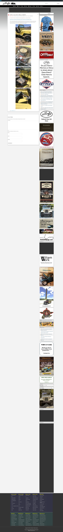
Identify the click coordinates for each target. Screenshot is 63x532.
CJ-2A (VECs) (13, 503)
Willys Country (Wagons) (29, 519)
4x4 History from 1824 (42, 515)
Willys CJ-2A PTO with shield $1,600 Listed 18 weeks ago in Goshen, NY (46, 330)
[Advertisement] (30, 10)
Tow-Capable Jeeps (42, 506)
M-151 (26, 500)
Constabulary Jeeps (35, 499)
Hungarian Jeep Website (36, 523)
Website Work (46, 94)
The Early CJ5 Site (28, 515)
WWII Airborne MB (42, 514)
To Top (38, 14)
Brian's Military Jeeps (14, 518)
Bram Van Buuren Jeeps (36, 519)
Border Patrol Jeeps (35, 507)
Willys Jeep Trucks (28, 518)
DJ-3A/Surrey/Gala (21, 495)
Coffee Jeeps (34, 504)
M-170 (19, 504)
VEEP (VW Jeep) (28, 499)
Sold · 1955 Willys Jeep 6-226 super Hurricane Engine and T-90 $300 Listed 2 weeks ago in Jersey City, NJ (46, 99)
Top (61, 530)
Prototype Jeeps (13, 495)
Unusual (41, 500)
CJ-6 (19, 503)
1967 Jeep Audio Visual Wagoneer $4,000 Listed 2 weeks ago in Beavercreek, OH (47, 332)
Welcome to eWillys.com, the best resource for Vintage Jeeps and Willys (9, 3)
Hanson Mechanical (28, 523)
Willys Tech (27, 522)
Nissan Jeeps (27, 508)
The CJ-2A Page (21, 522)
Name (9, 132)
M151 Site (20, 518)
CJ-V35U (12, 508)
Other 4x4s (41, 509)
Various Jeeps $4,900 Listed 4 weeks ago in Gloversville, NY (46, 337)
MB (11, 496)
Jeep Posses (34, 500)
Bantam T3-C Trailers (14, 519)
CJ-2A (12, 504)
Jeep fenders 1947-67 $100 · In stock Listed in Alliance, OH (46, 340)
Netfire (34, 530)
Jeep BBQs (34, 503)
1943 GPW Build (21, 514)
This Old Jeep (34, 518)
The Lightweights (13, 500)
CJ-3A (12, 507)
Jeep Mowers (41, 505)
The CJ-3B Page (28, 514)
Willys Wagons (27, 495)
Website (9, 139)
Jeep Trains (41, 496)
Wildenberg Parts (42, 523)
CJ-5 (19, 500)
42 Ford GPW (13, 523)
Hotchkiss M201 (13, 499)
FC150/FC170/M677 (21, 507)
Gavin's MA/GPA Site (14, 515)
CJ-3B (19, 496)
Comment (9, 120)
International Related (28, 504)
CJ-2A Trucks (34, 495)
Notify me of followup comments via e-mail (13, 131)
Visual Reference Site (35, 515)
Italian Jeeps (27, 507)
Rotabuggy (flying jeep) (21, 519)
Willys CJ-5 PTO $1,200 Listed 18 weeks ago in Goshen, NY (46, 335)
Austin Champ (41, 510)
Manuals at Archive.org (43, 519)
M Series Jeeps (20, 515)
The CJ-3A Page (21, 523)
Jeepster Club (34, 522)
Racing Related (42, 499)
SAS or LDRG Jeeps (28, 503)
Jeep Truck (41, 522)
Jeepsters (20, 508)
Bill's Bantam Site (13, 514)
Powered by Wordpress (27, 529)
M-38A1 (20, 499)
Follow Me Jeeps (42, 495)
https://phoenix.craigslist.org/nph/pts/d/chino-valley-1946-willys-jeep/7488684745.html (20, 19)
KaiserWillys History (35, 514)
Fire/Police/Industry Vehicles (42, 502)
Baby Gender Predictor (43, 95)
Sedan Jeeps (34, 508)
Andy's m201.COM (13, 522)
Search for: (46, 3)
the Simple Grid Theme (35, 529)
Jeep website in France (43, 518)
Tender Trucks (34, 496)
